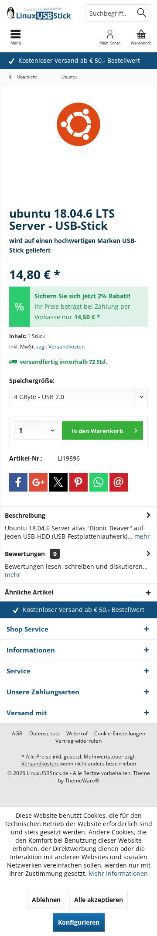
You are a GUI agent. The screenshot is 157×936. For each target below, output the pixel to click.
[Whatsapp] (98, 482)
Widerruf (77, 733)
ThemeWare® (82, 780)
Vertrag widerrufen (78, 741)
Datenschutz (44, 733)
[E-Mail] (118, 482)
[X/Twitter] (58, 482)
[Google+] (38, 482)
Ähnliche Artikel (29, 592)
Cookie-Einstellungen (119, 733)
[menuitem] (141, 37)
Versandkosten (39, 763)
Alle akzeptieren (98, 899)
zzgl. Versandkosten (60, 346)
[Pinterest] (78, 482)
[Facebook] (18, 482)
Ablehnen (46, 899)
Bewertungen (25, 554)
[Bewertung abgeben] (78, 263)
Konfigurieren (78, 922)
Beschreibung (25, 515)
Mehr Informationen (118, 873)
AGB (17, 733)
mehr (141, 536)
